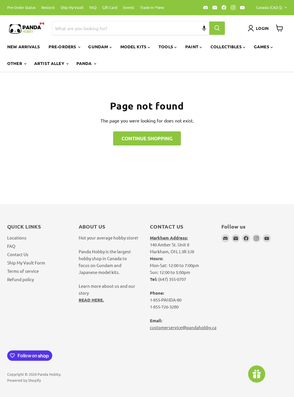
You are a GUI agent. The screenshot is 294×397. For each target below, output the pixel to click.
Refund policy (20, 279)
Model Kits (134, 46)
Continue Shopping (147, 138)
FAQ (92, 7)
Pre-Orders (63, 46)
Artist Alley (49, 63)
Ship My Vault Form (26, 262)
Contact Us (17, 254)
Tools (166, 46)
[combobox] (124, 28)
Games (262, 46)
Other (15, 63)
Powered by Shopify (24, 380)
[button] (204, 28)
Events (128, 7)
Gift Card (109, 7)
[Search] (217, 28)
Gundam (98, 46)
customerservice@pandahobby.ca (183, 327)
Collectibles (226, 46)
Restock (48, 7)
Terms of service (23, 271)
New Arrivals (23, 46)
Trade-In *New (152, 7)
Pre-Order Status (21, 7)
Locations (16, 237)
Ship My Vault (72, 7)
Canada (269, 7)
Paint (192, 46)
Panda (84, 63)
